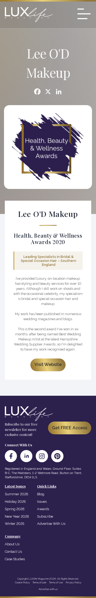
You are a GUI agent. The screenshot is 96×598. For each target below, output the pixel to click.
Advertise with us (48, 589)
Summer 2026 (16, 494)
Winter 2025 (14, 524)
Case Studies (15, 559)
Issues (42, 502)
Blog (40, 494)
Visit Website (48, 364)
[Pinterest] (57, 456)
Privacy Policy (73, 582)
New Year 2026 (17, 516)
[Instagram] (42, 456)
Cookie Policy (22, 582)
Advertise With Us (51, 524)
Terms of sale (39, 582)
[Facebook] (37, 92)
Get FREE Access (69, 427)
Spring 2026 (15, 509)
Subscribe (45, 516)
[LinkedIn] (26, 456)
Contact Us (13, 552)
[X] (48, 92)
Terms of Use (56, 582)
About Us (12, 544)
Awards (43, 509)
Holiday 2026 (15, 502)
